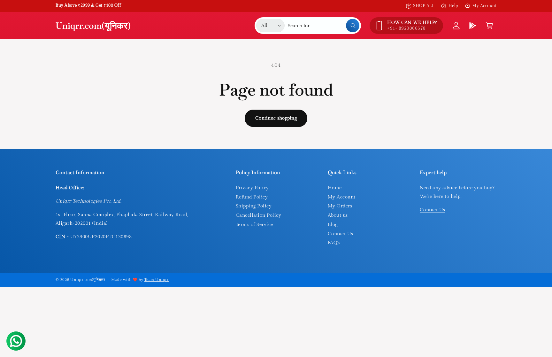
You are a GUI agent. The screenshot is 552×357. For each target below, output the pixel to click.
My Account (484, 5)
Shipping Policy (254, 206)
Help (453, 5)
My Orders (340, 206)
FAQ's (334, 242)
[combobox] (323, 25)
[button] (489, 25)
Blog (333, 224)
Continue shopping (276, 118)
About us (338, 215)
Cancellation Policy (258, 215)
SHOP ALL (423, 5)
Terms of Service (254, 224)
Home (335, 187)
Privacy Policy (252, 187)
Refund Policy (252, 197)
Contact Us (340, 234)
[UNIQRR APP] (472, 25)
